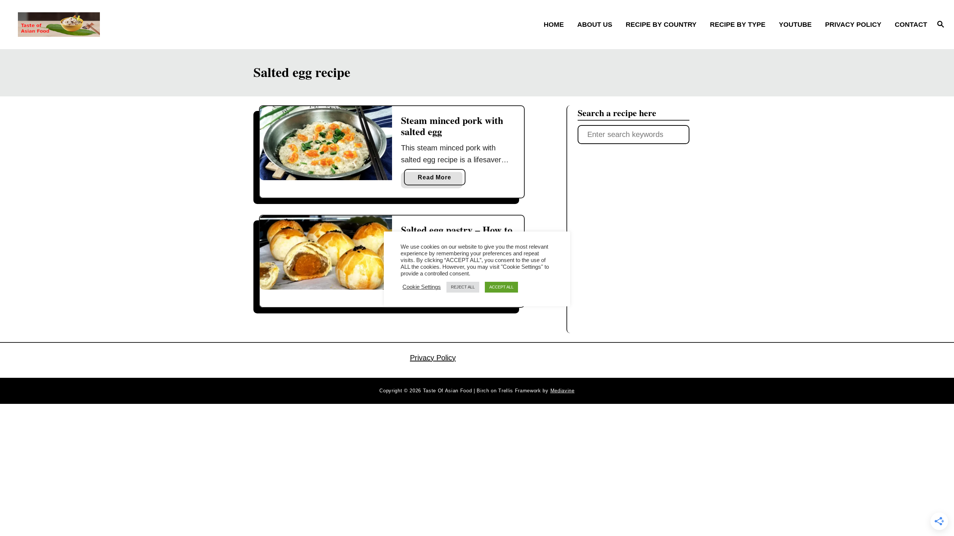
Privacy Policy (433, 358)
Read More (437, 179)
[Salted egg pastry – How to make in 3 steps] (326, 253)
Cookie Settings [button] (421, 287)
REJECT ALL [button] (463, 287)
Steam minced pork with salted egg (452, 125)
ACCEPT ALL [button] (501, 287)
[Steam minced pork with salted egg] (326, 143)
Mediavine (562, 390)
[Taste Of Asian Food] (130, 24)
